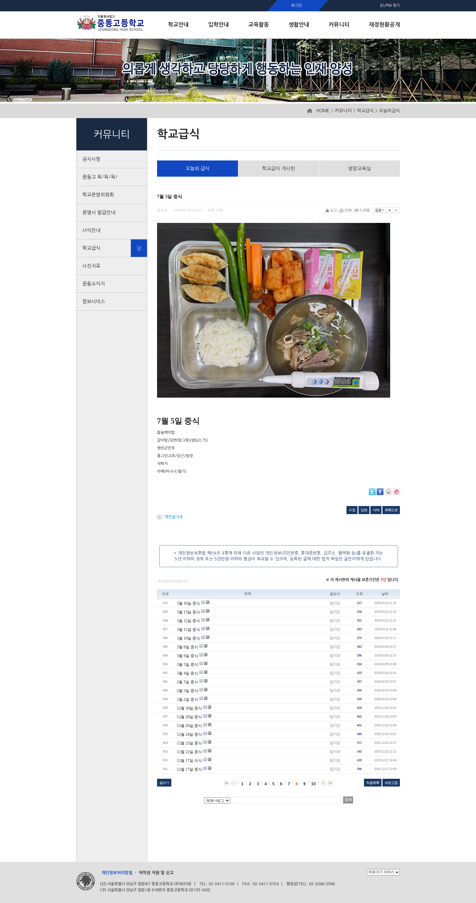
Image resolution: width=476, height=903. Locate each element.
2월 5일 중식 (187, 682)
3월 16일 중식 (188, 603)
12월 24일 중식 (189, 734)
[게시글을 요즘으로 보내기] (396, 491)
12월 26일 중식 (189, 725)
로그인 (296, 5)
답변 (364, 510)
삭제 (376, 510)
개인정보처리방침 (116, 873)
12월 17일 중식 (189, 769)
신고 (333, 210)
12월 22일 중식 (189, 752)
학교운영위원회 (98, 194)
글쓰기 (164, 783)
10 (313, 784)
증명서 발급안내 (98, 212)
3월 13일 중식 (188, 612)
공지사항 (91, 159)
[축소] (396, 210)
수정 (352, 510)
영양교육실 (359, 168)
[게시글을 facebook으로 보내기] (380, 491)
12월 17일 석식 (189, 760)
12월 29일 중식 (189, 717)
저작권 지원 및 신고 (156, 873)
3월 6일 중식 (187, 656)
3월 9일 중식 (187, 647)
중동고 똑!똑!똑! (100, 176)
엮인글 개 (173, 517)
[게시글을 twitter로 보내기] (372, 491)
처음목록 (372, 783)
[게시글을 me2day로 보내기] (388, 491)
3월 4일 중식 (187, 673)
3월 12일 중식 (188, 621)
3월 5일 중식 (187, 664)
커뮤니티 (343, 110)
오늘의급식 (389, 110)
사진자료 (91, 265)
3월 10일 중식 (188, 638)
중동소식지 (93, 283)
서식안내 (91, 230)
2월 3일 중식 (187, 690)
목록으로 (391, 510)
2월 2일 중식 (187, 699)
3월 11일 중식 (188, 629)
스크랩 (364, 210)
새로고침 (391, 783)
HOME (323, 110)
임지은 (335, 603)
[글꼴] (379, 210)
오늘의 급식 (198, 168)
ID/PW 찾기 (390, 5)
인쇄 (348, 210)
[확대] (389, 210)
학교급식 (365, 110)
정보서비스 (93, 301)
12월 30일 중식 (189, 708)
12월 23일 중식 (189, 743)
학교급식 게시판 (278, 168)
